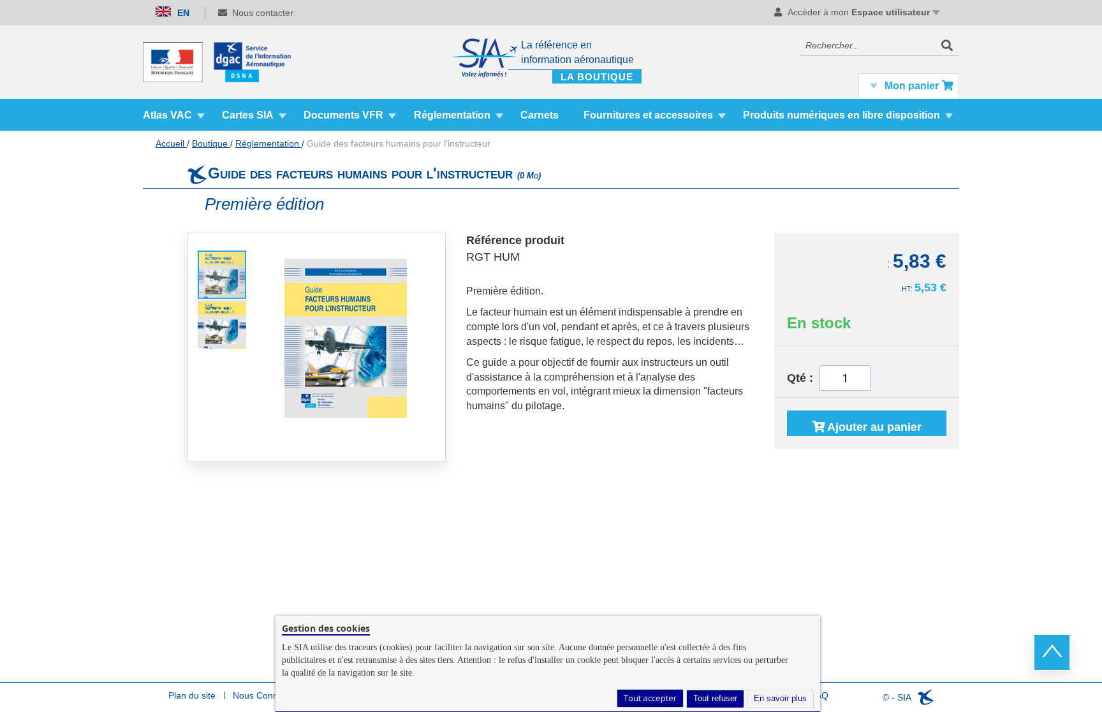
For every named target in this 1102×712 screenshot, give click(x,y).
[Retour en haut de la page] (1051, 652)
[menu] (551, 115)
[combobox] (879, 45)
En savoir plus (780, 698)
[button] (222, 324)
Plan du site (192, 695)
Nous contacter (262, 13)
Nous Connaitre (264, 695)
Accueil (171, 143)
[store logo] (222, 62)
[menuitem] (174, 115)
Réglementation (268, 143)
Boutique (211, 143)
